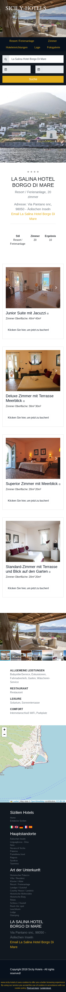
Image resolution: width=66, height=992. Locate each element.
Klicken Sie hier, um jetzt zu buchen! (28, 330)
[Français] (26, 827)
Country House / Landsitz (22, 890)
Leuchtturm (15, 909)
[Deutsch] (21, 827)
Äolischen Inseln (17, 839)
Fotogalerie (53, 47)
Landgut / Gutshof (18, 887)
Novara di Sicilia (17, 848)
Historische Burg (17, 897)
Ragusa (13, 857)
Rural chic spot (17, 906)
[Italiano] (11, 827)
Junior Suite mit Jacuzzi (26, 313)
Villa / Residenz (17, 878)
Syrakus (14, 860)
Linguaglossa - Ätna (19, 842)
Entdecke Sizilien (18, 821)
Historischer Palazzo (19, 875)
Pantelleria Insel (17, 854)
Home (13, 818)
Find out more (33, 988)
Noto (12, 845)
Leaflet (15, 801)
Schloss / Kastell (18, 903)
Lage (37, 47)
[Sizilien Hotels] (12, 8)
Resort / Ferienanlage (21, 41)
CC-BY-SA (60, 801)
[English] (16, 827)
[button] (10, 287)
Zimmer (52, 41)
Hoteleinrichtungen (17, 47)
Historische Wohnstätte (21, 894)
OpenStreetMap (38, 801)
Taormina (14, 863)
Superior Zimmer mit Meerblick (32, 483)
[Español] (30, 827)
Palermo (14, 851)
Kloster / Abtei (16, 881)
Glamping (14, 915)
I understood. (45, 988)
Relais (13, 900)
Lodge (13, 912)
